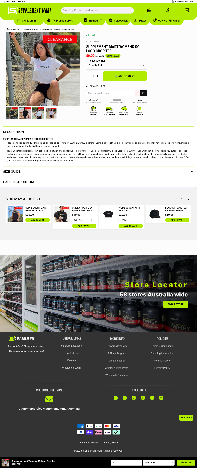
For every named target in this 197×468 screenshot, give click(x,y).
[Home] (7, 29)
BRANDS (93, 20)
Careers (71, 360)
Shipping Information (162, 353)
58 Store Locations (71, 345)
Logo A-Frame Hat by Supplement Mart (176, 209)
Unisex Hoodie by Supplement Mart (83, 209)
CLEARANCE (121, 20)
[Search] (143, 93)
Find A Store (175, 304)
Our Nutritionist (117, 360)
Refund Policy (162, 360)
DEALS (143, 20)
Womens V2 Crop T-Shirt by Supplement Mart (130, 209)
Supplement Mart (27, 29)
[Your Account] (167, 9)
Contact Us (71, 353)
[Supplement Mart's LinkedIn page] (144, 398)
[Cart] (186, 9)
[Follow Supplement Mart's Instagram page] (126, 398)
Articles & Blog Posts (116, 368)
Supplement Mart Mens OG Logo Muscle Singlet (36, 209)
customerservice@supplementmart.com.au (49, 408)
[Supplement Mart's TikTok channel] (135, 398)
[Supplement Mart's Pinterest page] (162, 398)
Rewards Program (117, 346)
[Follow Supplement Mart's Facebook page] (117, 398)
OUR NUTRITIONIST (169, 20)
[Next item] (188, 199)
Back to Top (186, 418)
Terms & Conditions (162, 346)
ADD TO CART (37, 220)
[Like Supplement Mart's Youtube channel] (153, 398)
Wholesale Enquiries (116, 375)
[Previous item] (181, 199)
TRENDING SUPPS (62, 20)
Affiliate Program (117, 353)
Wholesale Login (71, 367)
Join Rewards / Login (184, 1)
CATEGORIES (29, 20)
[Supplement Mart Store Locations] (149, 9)
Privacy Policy (162, 368)
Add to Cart (186, 463)
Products (14, 29)
